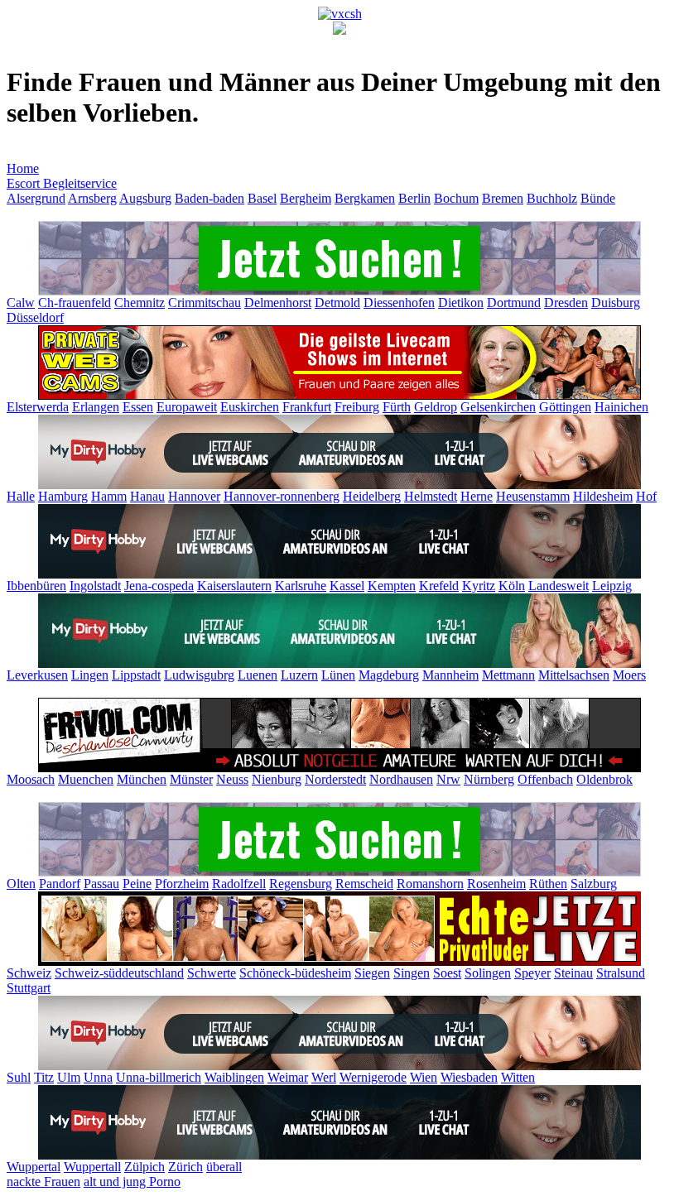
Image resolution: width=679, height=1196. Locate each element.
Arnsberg (92, 198)
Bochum (456, 198)
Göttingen (565, 407)
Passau (101, 884)
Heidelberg (372, 496)
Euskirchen (249, 407)
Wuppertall (92, 1167)
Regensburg (300, 884)
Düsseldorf (35, 317)
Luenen (257, 675)
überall (224, 1167)
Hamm (109, 496)
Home (23, 168)
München (141, 779)
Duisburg (615, 302)
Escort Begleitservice (62, 183)
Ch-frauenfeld (74, 302)
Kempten (392, 586)
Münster (191, 779)
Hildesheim (603, 496)
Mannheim (450, 675)
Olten (21, 884)
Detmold (337, 302)
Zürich (185, 1167)
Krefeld (439, 586)
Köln (511, 586)
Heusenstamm (533, 496)
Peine (137, 884)
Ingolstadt (95, 586)
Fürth (397, 407)
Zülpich (144, 1167)
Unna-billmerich (158, 1077)
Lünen (338, 675)
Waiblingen (234, 1077)
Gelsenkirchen (498, 407)
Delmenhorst (277, 302)
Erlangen (95, 407)
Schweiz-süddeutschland (119, 973)
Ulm (68, 1077)
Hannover (194, 496)
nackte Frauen (43, 1181)
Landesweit (558, 586)
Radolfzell (239, 884)
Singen (411, 973)
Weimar (287, 1077)
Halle (21, 496)
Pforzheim (182, 884)
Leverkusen (37, 675)
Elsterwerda (38, 407)
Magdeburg (389, 675)
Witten (518, 1077)
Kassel (347, 586)
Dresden (566, 302)
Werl (323, 1077)
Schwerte (211, 973)
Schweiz (29, 973)
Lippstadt (136, 675)
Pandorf (59, 884)
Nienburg (276, 779)
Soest (447, 973)
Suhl (19, 1077)
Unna (98, 1077)
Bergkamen (365, 198)
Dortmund (514, 302)
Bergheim (305, 198)
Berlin (414, 198)
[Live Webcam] (339, 485)
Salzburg (594, 884)
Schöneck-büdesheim (295, 973)
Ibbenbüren (36, 586)
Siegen (372, 973)
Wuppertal (33, 1167)
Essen (138, 407)
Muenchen (85, 779)
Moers (629, 675)
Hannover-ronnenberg (282, 496)
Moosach (31, 779)
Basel (262, 198)
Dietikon (461, 302)
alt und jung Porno (132, 1181)
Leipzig (612, 586)
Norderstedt (335, 779)
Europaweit (187, 407)
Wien (423, 1077)
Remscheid (364, 884)
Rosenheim (496, 884)
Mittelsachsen (573, 675)
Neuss (232, 779)
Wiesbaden (469, 1077)
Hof (646, 496)
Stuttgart (29, 988)
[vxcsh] (340, 14)
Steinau (573, 973)
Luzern (299, 675)
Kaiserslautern (234, 586)
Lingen (89, 675)
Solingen (488, 973)
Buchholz (552, 198)
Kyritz (478, 586)
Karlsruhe (300, 586)
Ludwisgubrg (199, 675)
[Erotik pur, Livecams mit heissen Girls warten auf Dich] (339, 395)
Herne (476, 496)
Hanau (147, 496)
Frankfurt (306, 407)
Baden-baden (209, 198)
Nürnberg (489, 779)
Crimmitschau (204, 302)
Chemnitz (139, 302)
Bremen (502, 198)
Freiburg (357, 407)
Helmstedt (430, 496)
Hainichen (621, 407)
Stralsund (620, 973)
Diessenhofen (399, 302)
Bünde (597, 198)
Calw (21, 302)
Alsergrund (36, 198)
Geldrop (435, 407)
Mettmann (508, 675)
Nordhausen (401, 779)
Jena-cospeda (159, 586)
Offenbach (545, 779)
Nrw (448, 779)
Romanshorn (430, 884)
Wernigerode (373, 1077)
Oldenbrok (604, 779)
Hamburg (63, 496)
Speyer (532, 973)
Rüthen (548, 884)
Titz (44, 1077)
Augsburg (145, 198)
